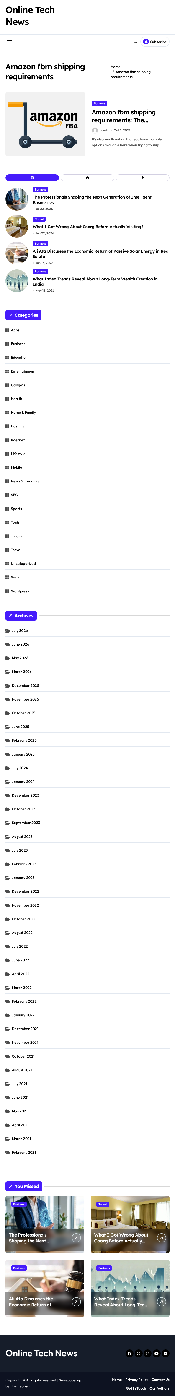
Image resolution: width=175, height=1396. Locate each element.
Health (16, 398)
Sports (16, 508)
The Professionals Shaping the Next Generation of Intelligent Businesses (35, 1243)
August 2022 (22, 932)
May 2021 (20, 1111)
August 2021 (22, 1070)
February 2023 (24, 864)
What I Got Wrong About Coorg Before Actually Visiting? (88, 226)
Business (99, 103)
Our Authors (159, 1388)
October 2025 (23, 713)
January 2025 (23, 754)
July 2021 (19, 1083)
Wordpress (20, 591)
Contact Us (161, 1379)
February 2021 (24, 1152)
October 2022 (23, 919)
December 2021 (25, 1028)
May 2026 (20, 658)
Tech (15, 522)
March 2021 (21, 1138)
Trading (17, 536)
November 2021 (25, 1042)
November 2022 (25, 905)
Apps (15, 330)
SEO (14, 494)
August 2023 (22, 836)
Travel (39, 219)
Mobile (16, 467)
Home (117, 1379)
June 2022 (20, 960)
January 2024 (23, 781)
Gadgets (18, 385)
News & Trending (25, 481)
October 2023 (23, 809)
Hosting (17, 426)
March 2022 (22, 987)
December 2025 (25, 685)
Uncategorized (23, 563)
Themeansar (20, 1386)
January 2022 (23, 1015)
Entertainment (23, 371)
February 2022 (24, 1001)
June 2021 (20, 1097)
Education (19, 357)
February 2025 (24, 740)
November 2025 (25, 699)
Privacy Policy (136, 1379)
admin (104, 130)
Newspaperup (70, 1380)
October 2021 (23, 1056)
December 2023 (25, 795)
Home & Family (23, 412)
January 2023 (23, 877)
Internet (18, 440)
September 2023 (26, 822)
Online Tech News (41, 1353)
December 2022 (25, 891)
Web (15, 577)
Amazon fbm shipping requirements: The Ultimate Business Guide (127, 120)
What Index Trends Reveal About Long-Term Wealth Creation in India (95, 281)
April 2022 (20, 974)
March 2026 (22, 671)
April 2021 (20, 1125)
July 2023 (20, 850)
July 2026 (20, 630)
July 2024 (20, 768)
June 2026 (20, 644)
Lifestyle (18, 453)
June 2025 (20, 726)
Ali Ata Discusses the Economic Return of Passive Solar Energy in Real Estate (34, 1307)
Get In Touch (136, 1388)
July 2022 (20, 946)
